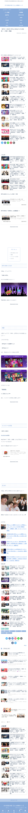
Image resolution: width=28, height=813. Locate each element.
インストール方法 (14, 256)
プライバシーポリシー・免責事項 (20, 808)
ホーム (7, 807)
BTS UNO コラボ (14, 252)
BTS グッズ (13, 631)
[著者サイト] (12, 643)
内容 (12, 254)
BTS (3, 628)
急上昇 (7, 628)
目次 (12, 249)
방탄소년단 (10, 632)
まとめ (12, 258)
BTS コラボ (18, 631)
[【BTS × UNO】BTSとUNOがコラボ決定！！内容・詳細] (12, 638)
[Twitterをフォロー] (15, 643)
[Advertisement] (14, 43)
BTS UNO (7, 631)
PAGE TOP (14, 800)
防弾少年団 (4, 632)
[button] (25, 386)
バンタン (24, 631)
